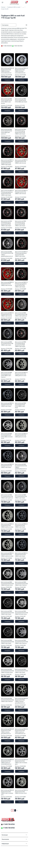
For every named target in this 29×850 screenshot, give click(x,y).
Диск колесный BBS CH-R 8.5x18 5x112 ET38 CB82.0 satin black (21, 671)
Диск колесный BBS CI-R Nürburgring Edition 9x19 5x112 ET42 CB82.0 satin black (21, 254)
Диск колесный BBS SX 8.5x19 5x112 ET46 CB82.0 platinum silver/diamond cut (21, 731)
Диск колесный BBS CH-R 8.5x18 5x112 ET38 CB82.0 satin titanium (7, 700)
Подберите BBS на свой (13, 7)
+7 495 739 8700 (9, 824)
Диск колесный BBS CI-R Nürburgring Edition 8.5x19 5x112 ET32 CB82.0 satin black (21, 285)
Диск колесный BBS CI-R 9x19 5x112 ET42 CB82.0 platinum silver (7, 525)
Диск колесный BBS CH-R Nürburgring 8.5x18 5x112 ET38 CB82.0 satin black (20, 344)
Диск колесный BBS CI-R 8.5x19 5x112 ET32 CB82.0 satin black (21, 554)
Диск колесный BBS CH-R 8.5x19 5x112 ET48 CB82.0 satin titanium (21, 641)
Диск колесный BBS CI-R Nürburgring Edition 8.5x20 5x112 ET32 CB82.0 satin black (7, 162)
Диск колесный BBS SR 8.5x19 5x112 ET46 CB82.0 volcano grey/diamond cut (7, 731)
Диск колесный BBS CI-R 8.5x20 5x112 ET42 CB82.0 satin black (7, 465)
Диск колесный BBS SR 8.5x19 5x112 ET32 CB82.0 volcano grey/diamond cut (21, 701)
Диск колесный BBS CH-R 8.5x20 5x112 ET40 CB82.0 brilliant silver (7, 436)
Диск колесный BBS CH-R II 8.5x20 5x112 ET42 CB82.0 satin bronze (6, 101)
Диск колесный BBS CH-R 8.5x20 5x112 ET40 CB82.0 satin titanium (6, 375)
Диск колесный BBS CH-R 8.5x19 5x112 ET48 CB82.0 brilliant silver (21, 612)
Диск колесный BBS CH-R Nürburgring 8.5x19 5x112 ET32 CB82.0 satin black (6, 223)
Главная (3, 7)
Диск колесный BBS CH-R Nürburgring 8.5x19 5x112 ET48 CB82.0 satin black (20, 223)
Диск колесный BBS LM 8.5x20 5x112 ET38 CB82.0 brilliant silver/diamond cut (7, 70)
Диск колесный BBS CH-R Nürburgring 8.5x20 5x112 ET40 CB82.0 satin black (20, 132)
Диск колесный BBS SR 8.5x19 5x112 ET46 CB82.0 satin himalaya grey (7, 792)
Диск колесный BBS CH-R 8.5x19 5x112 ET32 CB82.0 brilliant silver (7, 583)
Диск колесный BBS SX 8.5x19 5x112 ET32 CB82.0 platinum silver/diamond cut (7, 762)
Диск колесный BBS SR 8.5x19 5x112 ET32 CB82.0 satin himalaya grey (21, 762)
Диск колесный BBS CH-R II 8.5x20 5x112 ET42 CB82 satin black (21, 100)
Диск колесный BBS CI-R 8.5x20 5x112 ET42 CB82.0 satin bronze (21, 192)
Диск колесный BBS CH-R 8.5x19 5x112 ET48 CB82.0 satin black (7, 641)
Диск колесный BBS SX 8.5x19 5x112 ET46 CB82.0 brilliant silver (21, 791)
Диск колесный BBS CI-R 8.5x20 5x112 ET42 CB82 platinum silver (21, 435)
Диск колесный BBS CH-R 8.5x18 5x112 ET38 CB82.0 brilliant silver (7, 671)
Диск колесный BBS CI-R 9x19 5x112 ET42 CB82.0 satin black (21, 525)
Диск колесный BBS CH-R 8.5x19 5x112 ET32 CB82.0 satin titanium (21, 583)
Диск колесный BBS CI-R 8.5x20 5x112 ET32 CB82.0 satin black (7, 404)
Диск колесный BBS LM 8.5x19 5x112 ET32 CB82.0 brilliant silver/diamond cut (21, 70)
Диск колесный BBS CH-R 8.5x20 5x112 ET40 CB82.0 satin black (20, 405)
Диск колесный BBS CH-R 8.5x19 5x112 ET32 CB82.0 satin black (7, 612)
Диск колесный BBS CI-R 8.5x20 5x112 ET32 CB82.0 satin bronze (21, 161)
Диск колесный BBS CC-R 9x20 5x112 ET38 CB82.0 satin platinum (21, 314)
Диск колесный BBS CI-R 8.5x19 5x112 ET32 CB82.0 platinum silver (7, 554)
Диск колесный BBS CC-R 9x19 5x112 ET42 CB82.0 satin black (21, 496)
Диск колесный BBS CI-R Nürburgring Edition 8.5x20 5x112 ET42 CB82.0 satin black (7, 193)
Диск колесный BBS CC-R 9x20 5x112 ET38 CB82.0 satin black (7, 343)
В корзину (7, 80)
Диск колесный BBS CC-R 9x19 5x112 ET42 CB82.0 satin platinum (7, 496)
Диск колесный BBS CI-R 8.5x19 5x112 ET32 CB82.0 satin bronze (7, 314)
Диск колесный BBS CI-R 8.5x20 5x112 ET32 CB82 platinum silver (21, 374)
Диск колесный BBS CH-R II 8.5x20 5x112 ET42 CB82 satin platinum (6, 132)
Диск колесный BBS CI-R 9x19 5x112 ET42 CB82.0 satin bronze (7, 284)
